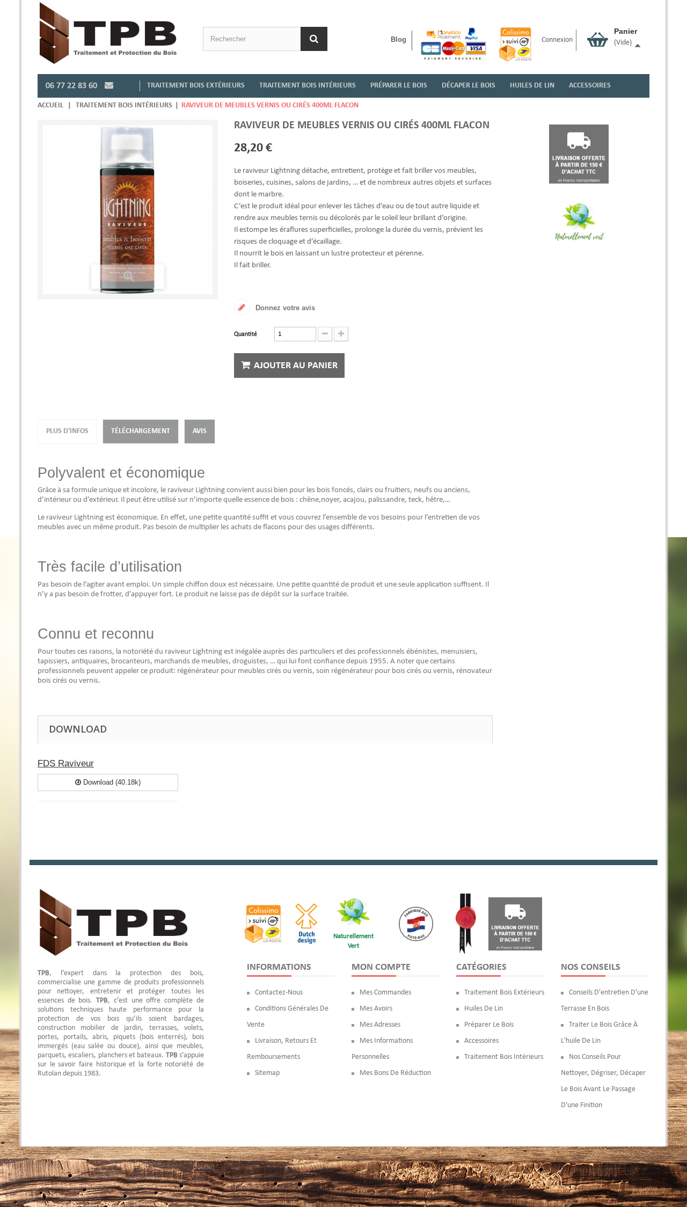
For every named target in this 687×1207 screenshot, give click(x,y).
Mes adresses (380, 1025)
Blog (398, 39)
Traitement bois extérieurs (504, 993)
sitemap (267, 1073)
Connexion (557, 40)
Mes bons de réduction (395, 1073)
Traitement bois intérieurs (124, 105)
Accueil (50, 105)
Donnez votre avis (284, 308)
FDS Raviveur (66, 763)
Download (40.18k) (111, 782)
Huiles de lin (483, 1009)
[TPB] (108, 33)
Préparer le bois (489, 1025)
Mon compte (381, 967)
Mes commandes (385, 993)
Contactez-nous (279, 993)
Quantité (245, 334)
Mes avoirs (376, 1009)
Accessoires (481, 1041)
